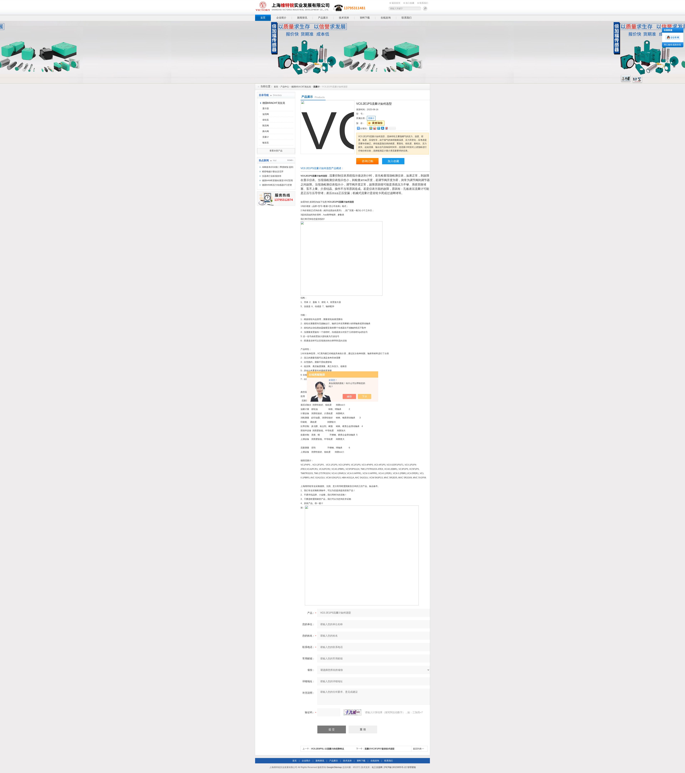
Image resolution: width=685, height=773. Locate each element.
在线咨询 (386, 17)
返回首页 (396, 3)
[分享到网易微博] (386, 128)
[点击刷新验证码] (352, 712)
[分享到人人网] (382, 128)
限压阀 (265, 125)
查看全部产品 (276, 150)
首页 (262, 17)
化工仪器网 (377, 767)
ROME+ (290, 160)
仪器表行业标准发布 (271, 176)
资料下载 (365, 17)
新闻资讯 (302, 17)
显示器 (265, 108)
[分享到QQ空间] (371, 128)
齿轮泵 (265, 120)
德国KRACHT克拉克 (301, 86)
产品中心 (284, 86)
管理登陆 (411, 767)
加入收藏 (410, 3)
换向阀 (265, 131)
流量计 (265, 137)
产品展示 (323, 17)
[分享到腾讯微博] (378, 128)
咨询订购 (367, 161)
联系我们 (424, 3)
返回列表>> (418, 748)
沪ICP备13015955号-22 (395, 767)
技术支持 (344, 17)
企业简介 (281, 17)
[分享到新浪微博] (375, 128)
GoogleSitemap (334, 767)
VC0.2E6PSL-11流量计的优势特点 (327, 748)
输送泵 (265, 142)
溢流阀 (265, 114)
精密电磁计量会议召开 (272, 171)
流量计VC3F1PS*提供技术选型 (379, 748)
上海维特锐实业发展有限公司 (310, 6)
